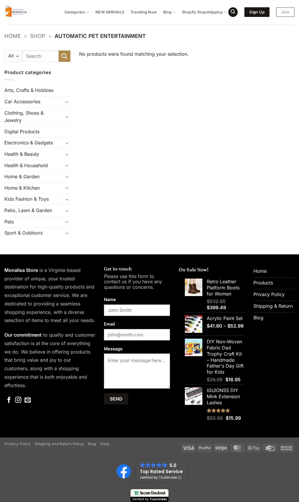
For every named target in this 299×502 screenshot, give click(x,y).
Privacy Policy (17, 444)
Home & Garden (21, 176)
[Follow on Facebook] (9, 400)
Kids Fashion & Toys (26, 199)
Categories (75, 12)
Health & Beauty (21, 154)
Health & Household (26, 165)
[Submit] (64, 56)
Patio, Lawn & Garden (28, 210)
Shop (37, 36)
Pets (9, 222)
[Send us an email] (28, 400)
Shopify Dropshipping (202, 12)
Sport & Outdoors (23, 233)
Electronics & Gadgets (28, 143)
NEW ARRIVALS (109, 12)
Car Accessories (22, 101)
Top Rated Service (161, 471)
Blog (167, 12)
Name (110, 299)
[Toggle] (66, 101)
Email (109, 323)
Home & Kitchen (22, 188)
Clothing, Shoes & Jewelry (24, 116)
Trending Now (144, 12)
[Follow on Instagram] (18, 400)
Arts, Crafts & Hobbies (28, 90)
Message (113, 348)
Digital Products (21, 131)
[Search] (233, 12)
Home (12, 36)
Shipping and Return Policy (59, 444)
